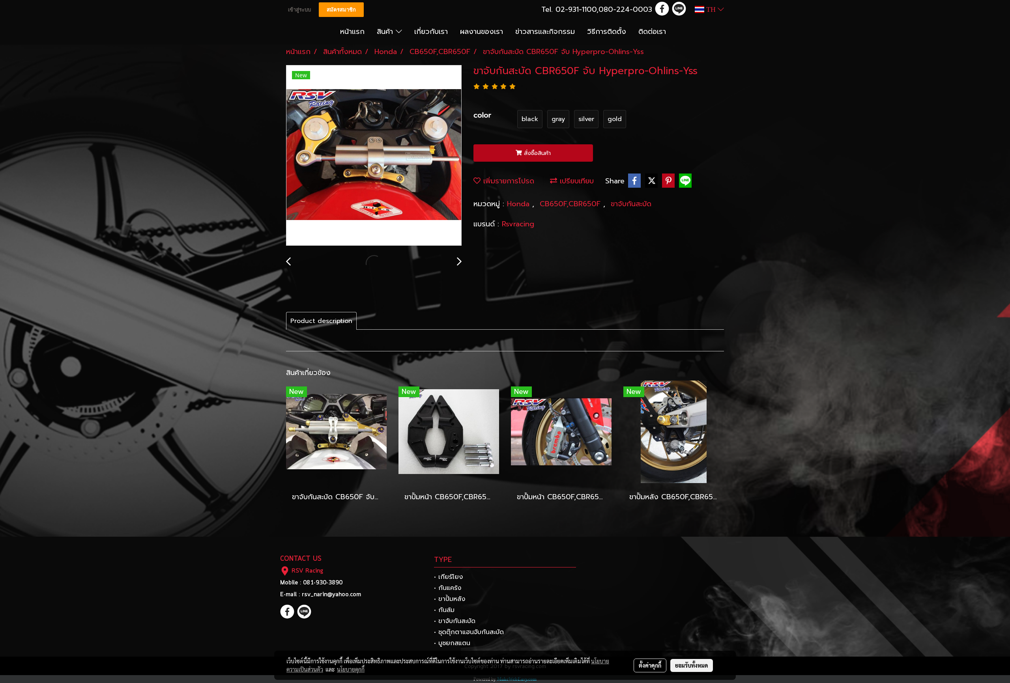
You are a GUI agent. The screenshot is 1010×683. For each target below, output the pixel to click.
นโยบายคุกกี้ (351, 669)
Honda (519, 203)
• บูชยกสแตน (452, 643)
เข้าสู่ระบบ (299, 10)
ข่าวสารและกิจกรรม (545, 31)
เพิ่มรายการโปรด (507, 181)
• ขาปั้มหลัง (449, 599)
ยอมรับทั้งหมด (691, 665)
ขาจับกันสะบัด (631, 203)
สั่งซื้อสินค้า (536, 153)
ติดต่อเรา (652, 31)
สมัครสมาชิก (341, 10)
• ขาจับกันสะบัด (454, 621)
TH (711, 9)
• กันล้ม (444, 610)
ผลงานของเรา (481, 31)
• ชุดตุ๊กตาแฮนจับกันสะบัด (469, 632)
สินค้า (386, 31)
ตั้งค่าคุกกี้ (650, 665)
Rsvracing (518, 224)
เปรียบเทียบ (575, 181)
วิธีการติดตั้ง (606, 31)
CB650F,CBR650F (571, 203)
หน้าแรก (352, 31)
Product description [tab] (321, 321)
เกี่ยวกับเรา (431, 31)
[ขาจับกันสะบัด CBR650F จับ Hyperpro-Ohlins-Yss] (373, 155)
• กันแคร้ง (447, 588)
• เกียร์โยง (448, 577)
